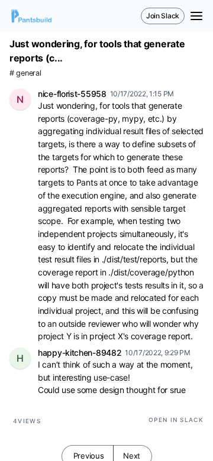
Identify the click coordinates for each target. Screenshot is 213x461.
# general (25, 73)
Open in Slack (176, 419)
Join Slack (162, 15)
